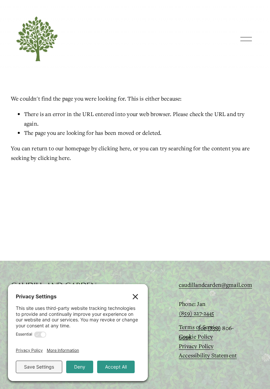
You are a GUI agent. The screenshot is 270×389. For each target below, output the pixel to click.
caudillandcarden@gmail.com (215, 284)
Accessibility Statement (208, 355)
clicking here (114, 148)
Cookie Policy (196, 336)
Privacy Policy (196, 346)
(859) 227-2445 (196, 313)
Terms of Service (199, 327)
